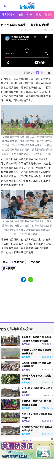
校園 (20, 14)
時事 (29, 14)
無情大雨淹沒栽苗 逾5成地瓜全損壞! (37, 390)
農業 (5, 262)
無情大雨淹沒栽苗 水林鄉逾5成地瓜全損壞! (37, 429)
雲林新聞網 (9, 268)
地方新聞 (7, 14)
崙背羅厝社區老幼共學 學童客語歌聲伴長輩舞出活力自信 (36, 339)
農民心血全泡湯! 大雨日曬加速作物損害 (37, 416)
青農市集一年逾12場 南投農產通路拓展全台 (36, 403)
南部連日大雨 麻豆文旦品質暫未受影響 (36, 377)
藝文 (38, 14)
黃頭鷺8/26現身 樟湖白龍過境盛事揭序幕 (36, 352)
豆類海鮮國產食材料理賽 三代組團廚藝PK (36, 364)
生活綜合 (35, 262)
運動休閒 (19, 262)
